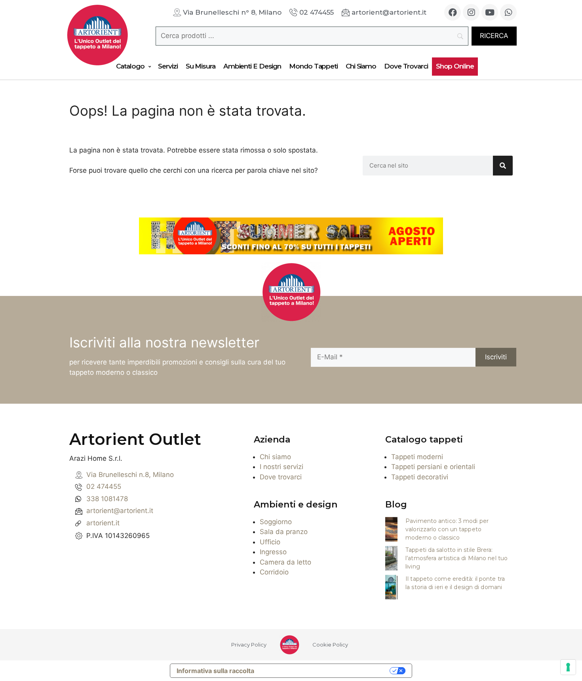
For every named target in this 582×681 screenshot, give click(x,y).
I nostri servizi (281, 467)
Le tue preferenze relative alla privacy (325, 671)
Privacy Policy (248, 644)
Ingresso (273, 552)
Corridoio (274, 572)
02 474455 (103, 486)
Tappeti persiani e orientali (433, 467)
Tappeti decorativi (419, 477)
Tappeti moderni (417, 457)
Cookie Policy (330, 644)
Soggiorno (276, 522)
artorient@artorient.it (119, 511)
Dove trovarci (281, 477)
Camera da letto (285, 562)
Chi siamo (275, 457)
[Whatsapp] (508, 12)
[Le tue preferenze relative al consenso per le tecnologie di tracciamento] (568, 667)
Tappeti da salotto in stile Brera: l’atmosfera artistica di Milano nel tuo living (456, 558)
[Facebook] (452, 12)
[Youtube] (489, 12)
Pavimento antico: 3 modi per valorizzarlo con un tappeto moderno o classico (447, 529)
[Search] (503, 165)
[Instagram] (471, 12)
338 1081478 (107, 499)
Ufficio (270, 542)
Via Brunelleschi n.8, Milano (130, 475)
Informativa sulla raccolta (215, 671)
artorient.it (103, 523)
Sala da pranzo (284, 532)
